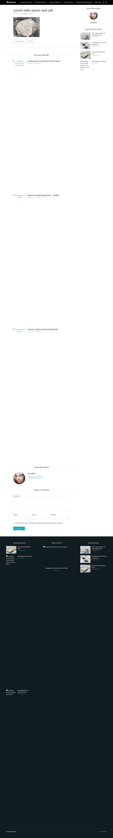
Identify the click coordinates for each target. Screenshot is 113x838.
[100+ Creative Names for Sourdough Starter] (85, 36)
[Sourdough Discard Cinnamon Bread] (11, 755)
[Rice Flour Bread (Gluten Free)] (85, 55)
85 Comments (21, 558)
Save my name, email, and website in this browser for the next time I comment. (39, 523)
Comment (16, 496)
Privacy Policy (103, 831)
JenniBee (25, 13)
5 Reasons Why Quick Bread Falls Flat (42, 329)
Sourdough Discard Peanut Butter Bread (43, 61)
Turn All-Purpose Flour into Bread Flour (99, 43)
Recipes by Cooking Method (84, 2)
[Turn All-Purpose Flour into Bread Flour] (85, 45)
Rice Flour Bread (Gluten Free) (98, 53)
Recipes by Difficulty (54, 2)
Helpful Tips (98, 2)
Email (34, 515)
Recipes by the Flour (40, 2)
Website (53, 515)
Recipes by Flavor (68, 2)
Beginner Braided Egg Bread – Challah (43, 195)
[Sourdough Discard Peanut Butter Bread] (19, 126)
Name (15, 515)
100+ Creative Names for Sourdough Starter (98, 34)
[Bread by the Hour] (11, 2)
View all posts (34, 477)
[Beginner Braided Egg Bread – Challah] (19, 260)
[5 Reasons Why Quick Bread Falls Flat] (19, 394)
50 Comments (21, 694)
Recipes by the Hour (26, 2)
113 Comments (22, 550)
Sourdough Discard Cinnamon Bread (23, 691)
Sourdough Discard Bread (99, 61)
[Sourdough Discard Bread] (85, 126)
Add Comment (20, 41)
